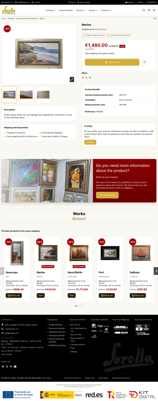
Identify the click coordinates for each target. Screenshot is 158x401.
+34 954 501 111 (11, 329)
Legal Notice (103, 378)
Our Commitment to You (78, 329)
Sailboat (135, 272)
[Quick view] (28, 246)
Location (37, 2)
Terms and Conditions (72, 378)
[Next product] (156, 18)
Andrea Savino (104, 277)
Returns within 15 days (77, 339)
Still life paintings (55, 325)
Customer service (78, 344)
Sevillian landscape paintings (56, 340)
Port (101, 272)
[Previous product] (154, 18)
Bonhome (102, 29)
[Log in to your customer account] (148, 10)
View (41, 295)
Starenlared (46, 378)
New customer (84, 2)
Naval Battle (75, 272)
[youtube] (15, 366)
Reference (90, 111)
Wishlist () (152, 2)
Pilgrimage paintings (57, 332)
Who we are (75, 325)
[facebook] (2, 366)
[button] (76, 305)
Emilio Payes (72, 277)
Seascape (12, 272)
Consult (90, 142)
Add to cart (114, 62)
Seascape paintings (57, 335)
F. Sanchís (134, 277)
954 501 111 (8, 2)
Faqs (73, 348)
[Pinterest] (90, 78)
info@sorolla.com (23, 2)
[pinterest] (11, 366)
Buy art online (76, 334)
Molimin (39, 277)
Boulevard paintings (57, 328)
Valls (7, 277)
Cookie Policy (90, 378)
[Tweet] (86, 78)
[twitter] (7, 366)
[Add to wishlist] (144, 62)
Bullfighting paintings (57, 345)
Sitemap (74, 352)
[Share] (83, 78)
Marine (41, 272)
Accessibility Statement (121, 378)
